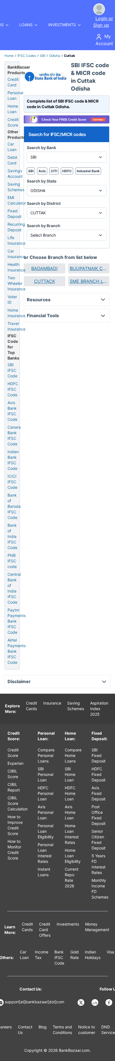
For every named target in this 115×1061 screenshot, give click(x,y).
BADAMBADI (44, 268)
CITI (54, 171)
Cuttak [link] (69, 56)
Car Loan (12, 147)
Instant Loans (44, 872)
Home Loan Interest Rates (72, 834)
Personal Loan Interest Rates (45, 853)
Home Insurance (16, 313)
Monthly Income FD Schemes (100, 888)
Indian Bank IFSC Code (13, 460)
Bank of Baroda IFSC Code (14, 506)
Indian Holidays (92, 955)
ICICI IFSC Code (12, 482)
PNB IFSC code (12, 561)
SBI (42, 56)
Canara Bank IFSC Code (14, 435)
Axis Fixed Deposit (99, 793)
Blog (43, 1026)
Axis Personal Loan (45, 812)
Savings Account (15, 173)
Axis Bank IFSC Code (12, 411)
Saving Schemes (16, 187)
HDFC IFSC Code (13, 389)
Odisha (54, 56)
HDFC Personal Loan (45, 793)
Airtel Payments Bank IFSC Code (17, 651)
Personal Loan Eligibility (46, 831)
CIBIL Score (13, 774)
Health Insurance (16, 267)
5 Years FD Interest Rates (99, 864)
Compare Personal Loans (46, 755)
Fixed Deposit (14, 213)
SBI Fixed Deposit (99, 755)
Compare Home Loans (73, 755)
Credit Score (13, 122)
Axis (42, 171)
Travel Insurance (16, 326)
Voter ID (12, 299)
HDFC (67, 171)
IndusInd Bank (88, 171)
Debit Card (12, 160)
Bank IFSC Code (59, 957)
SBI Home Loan (70, 774)
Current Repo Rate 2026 (71, 877)
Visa (110, 952)
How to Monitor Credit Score (14, 849)
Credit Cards (31, 706)
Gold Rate (74, 955)
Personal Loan (15, 95)
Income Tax (41, 955)
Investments (68, 924)
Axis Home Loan (70, 812)
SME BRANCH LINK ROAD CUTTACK (89, 281)
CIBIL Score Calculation (18, 803)
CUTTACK (44, 281)
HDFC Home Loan (70, 793)
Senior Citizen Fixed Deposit (99, 839)
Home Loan (13, 109)
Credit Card (13, 82)
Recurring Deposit (16, 227)
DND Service (108, 1029)
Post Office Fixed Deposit (99, 815)
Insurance (52, 703)
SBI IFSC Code (12, 370)
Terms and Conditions (62, 1029)
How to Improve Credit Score (15, 825)
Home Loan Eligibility (73, 856)
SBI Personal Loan (45, 774)
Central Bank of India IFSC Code (14, 588)
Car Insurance (16, 254)
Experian (15, 763)
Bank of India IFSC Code (12, 536)
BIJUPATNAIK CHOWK (89, 268)
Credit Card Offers (45, 930)
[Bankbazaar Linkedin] (95, 1002)
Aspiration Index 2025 (99, 709)
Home (9, 56)
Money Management (97, 927)
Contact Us (25, 1029)
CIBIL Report (14, 787)
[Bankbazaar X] (81, 1002)
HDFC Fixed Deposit (99, 774)
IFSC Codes (27, 56)
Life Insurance (16, 240)
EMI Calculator (17, 200)
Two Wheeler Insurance (16, 283)
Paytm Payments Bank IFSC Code (17, 621)
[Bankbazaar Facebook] (109, 1002)
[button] (44, 268)
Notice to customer (86, 1029)
